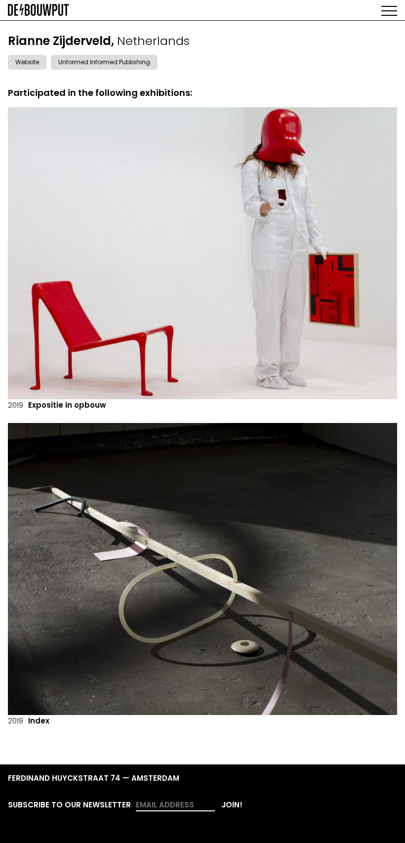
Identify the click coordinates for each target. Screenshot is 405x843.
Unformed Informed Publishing (104, 62)
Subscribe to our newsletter (69, 805)
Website (27, 62)
